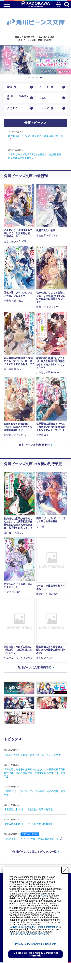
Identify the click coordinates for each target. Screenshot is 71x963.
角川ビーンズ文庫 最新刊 (34, 444)
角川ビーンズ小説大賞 (17, 97)
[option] (35, 59)
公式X (42, 97)
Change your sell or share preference (29, 934)
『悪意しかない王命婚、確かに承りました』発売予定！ (33, 754)
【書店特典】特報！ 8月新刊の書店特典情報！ (29, 824)
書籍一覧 (12, 87)
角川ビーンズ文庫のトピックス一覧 (34, 851)
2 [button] (33, 78)
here (43, 896)
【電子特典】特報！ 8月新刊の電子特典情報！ (29, 809)
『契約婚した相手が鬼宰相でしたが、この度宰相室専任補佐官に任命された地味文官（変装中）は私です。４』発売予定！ (34, 773)
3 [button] (37, 78)
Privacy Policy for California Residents (35, 944)
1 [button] (29, 78)
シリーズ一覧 (46, 108)
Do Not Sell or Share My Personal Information (33, 927)
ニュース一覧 (46, 87)
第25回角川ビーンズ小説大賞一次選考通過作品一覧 (31, 839)
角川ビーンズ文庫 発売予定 (34, 667)
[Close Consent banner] (65, 870)
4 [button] (41, 78)
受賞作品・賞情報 (30, 834)
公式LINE (12, 108)
